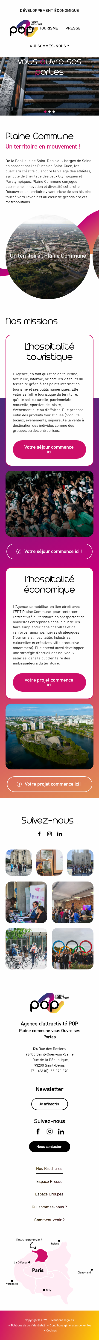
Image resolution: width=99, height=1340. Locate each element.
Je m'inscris (49, 1104)
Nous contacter (49, 1147)
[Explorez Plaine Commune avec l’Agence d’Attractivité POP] (20, 28)
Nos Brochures (49, 1169)
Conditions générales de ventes (70, 1325)
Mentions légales (62, 1320)
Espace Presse (49, 1182)
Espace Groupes (49, 1194)
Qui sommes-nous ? (49, 1207)
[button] (49, 11)
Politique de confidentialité (28, 1325)
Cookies (51, 1330)
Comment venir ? (49, 1220)
